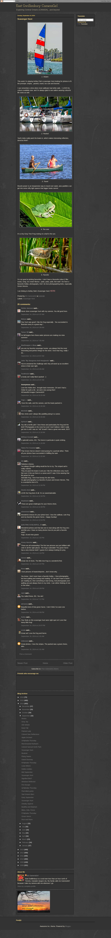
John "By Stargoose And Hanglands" (35, 361)
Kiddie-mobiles (27, 769)
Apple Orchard (27, 737)
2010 (22, 859)
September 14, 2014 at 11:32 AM (33, 456)
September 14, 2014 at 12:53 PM (33, 520)
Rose (23, 569)
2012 (22, 853)
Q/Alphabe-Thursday (29, 788)
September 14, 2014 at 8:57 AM (32, 356)
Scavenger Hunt (29, 299)
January (25, 845)
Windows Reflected (28, 782)
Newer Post (22, 663)
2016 (22, 697)
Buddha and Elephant (29, 807)
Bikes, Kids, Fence (28, 810)
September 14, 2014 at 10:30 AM (33, 406)
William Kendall (27, 437)
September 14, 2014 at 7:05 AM (32, 340)
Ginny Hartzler (26, 542)
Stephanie (25, 501)
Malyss (24, 319)
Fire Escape (26, 785)
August (25, 823)
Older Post (67, 663)
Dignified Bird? (27, 778)
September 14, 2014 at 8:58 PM (32, 612)
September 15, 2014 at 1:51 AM (32, 649)
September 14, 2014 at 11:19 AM (33, 443)
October (25, 712)
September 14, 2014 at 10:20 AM (33, 395)
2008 (22, 865)
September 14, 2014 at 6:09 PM (32, 588)
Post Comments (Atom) (50, 669)
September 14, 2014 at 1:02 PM (32, 538)
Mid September (27, 772)
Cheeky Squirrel (27, 804)
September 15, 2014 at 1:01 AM (32, 636)
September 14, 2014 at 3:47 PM (32, 564)
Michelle (24, 411)
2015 (22, 700)
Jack (23, 593)
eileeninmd (25, 512)
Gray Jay (25, 722)
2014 (22, 703)
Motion (24, 718)
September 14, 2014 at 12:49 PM (33, 507)
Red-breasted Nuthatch (30, 744)
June (24, 830)
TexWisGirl (25, 374)
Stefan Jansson (27, 308)
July (23, 827)
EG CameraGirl (33, 875)
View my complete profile (26, 886)
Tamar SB (25, 332)
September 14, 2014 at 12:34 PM (33, 485)
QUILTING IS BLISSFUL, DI (31, 525)
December (26, 706)
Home (45, 663)
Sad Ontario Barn (28, 794)
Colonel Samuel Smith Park (31, 747)
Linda (23, 630)
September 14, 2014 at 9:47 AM (32, 380)
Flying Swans (26, 756)
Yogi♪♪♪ (24, 400)
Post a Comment (26, 654)
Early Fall (25, 728)
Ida (22, 461)
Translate (84, 24)
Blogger (68, 926)
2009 (22, 862)
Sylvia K (24, 422)
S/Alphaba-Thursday (29, 740)
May (24, 833)
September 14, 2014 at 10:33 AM (33, 417)
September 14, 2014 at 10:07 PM (33, 625)
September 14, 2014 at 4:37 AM (32, 314)
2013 (22, 849)
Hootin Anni (25, 490)
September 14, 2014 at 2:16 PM (32, 553)
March (24, 839)
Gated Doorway (27, 759)
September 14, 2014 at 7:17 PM (32, 599)
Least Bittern (26, 766)
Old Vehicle (26, 725)
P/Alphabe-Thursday (29, 813)
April (24, 836)
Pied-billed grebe (28, 791)
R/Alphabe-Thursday (29, 763)
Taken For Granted (28, 448)
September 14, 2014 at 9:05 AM (32, 369)
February (25, 842)
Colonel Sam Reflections (30, 734)
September (26, 716)
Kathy (23, 617)
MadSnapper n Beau (29, 345)
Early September (28, 797)
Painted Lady (26, 731)
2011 (22, 856)
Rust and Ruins (27, 819)
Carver (23, 558)
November (26, 709)
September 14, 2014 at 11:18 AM (33, 432)
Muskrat (24, 753)
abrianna (24, 604)
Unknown (24, 641)
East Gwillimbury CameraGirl (37, 6)
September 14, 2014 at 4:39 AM (32, 327)
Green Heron (26, 816)
